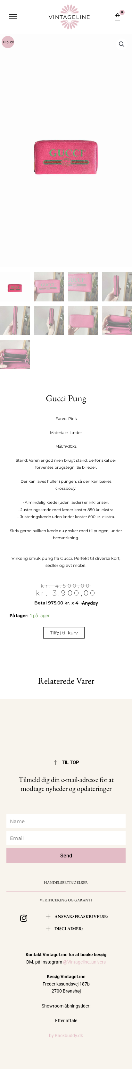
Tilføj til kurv (64, 633)
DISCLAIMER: (68, 928)
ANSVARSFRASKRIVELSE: (81, 916)
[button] (13, 17)
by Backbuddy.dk (66, 1035)
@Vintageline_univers (84, 961)
